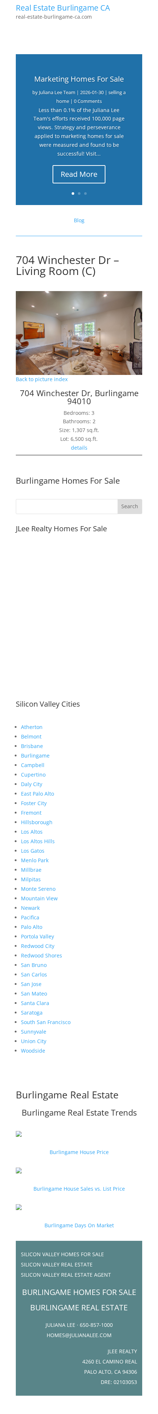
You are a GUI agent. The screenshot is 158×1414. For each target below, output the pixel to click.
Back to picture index (42, 379)
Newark (30, 907)
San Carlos (34, 974)
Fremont (31, 812)
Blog (79, 220)
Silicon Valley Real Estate (57, 1264)
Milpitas (31, 879)
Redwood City (37, 945)
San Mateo (34, 993)
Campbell (32, 765)
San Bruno (34, 964)
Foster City (34, 803)
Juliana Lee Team (57, 92)
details (79, 447)
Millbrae (31, 869)
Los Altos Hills (38, 841)
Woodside (33, 1050)
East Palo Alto (37, 793)
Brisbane (32, 746)
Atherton (32, 726)
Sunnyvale (33, 1031)
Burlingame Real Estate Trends (79, 1112)
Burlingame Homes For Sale (68, 480)
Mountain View (39, 898)
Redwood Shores (41, 955)
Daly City (31, 784)
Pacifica (30, 917)
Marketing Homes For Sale (79, 79)
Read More (79, 174)
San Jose (31, 984)
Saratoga (32, 1012)
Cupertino (33, 774)
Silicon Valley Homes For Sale (62, 1254)
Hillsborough (37, 822)
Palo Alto (31, 926)
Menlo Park (35, 860)
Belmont (31, 736)
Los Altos (32, 831)
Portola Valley (37, 936)
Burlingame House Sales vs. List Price (79, 1188)
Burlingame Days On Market (79, 1225)
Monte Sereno (38, 888)
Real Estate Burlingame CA (63, 8)
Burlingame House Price (79, 1152)
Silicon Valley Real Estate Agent (66, 1274)
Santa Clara (35, 1003)
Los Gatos (32, 850)
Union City (33, 1041)
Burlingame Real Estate (67, 1094)
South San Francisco (46, 1022)
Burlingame (35, 755)
